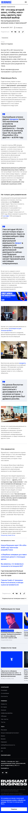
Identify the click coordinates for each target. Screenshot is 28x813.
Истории (4, 707)
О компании (5, 693)
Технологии (11, 6)
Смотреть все (5, 755)
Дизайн (3, 748)
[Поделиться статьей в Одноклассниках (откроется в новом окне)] (19, 31)
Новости (4, 704)
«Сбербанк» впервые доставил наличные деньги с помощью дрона (14, 557)
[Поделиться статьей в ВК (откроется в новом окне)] (15, 31)
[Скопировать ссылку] (22, 31)
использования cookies (9, 800)
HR (2, 751)
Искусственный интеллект (10, 733)
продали (13, 119)
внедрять (22, 363)
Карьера (4, 742)
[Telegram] (2, 772)
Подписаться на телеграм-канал (13, 598)
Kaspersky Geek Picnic (8, 535)
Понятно (14, 809)
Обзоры (3, 716)
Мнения (3, 6)
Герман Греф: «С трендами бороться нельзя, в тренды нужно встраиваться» (12, 582)
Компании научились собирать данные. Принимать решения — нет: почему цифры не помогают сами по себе (11, 635)
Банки (3, 736)
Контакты (4, 696)
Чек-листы (4, 719)
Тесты (3, 722)
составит (6, 216)
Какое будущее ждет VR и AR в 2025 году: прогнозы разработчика (13, 548)
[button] (25, 2)
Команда (4, 690)
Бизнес (3, 739)
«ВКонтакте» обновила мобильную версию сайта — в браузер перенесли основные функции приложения (11, 673)
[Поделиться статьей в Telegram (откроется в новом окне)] (11, 31)
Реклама (4, 730)
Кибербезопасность (8, 745)
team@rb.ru (5, 768)
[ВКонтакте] (6, 772)
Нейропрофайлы (6, 713)
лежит (18, 243)
